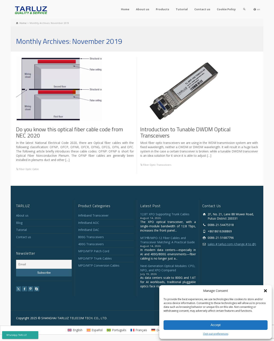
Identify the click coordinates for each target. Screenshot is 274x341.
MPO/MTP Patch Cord (93, 251)
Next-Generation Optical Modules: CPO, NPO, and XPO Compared (167, 268)
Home (125, 9)
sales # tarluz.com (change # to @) (232, 244)
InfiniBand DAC (88, 230)
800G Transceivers (91, 237)
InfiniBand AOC (88, 223)
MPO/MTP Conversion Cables (98, 265)
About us (142, 9)
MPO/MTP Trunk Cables (95, 258)
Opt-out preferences (215, 334)
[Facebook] (24, 288)
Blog (19, 223)
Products (162, 9)
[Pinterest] (30, 288)
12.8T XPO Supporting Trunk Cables (164, 214)
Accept (215, 325)
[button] (265, 291)
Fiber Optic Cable (29, 169)
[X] (18, 288)
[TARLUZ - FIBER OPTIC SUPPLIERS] (31, 10)
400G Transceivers (91, 244)
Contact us (202, 9)
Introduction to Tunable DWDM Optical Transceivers (185, 132)
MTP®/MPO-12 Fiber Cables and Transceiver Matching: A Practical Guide (167, 240)
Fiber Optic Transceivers (157, 164)
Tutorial (182, 9)
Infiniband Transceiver (93, 215)
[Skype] (36, 288)
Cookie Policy (226, 9)
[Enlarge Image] (59, 89)
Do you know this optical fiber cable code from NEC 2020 (69, 132)
